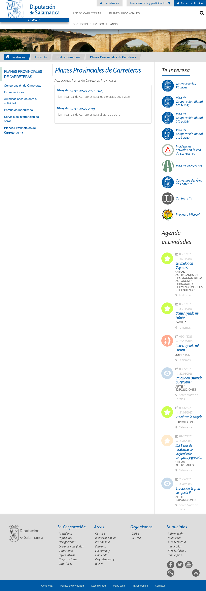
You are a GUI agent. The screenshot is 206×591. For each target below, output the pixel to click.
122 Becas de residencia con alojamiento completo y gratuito (188, 452)
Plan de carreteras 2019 (76, 109)
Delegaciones (67, 542)
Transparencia (140, 585)
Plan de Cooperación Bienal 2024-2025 (189, 117)
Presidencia (102, 542)
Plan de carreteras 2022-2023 (80, 91)
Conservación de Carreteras (22, 85)
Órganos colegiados (71, 546)
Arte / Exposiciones (185, 388)
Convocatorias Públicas (186, 85)
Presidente (65, 533)
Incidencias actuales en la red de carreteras (188, 150)
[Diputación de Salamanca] (34, 9)
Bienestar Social (105, 538)
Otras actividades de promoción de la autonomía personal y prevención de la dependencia (189, 280)
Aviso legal (47, 585)
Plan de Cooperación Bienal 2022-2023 (189, 101)
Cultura (100, 533)
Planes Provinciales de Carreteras (113, 57)
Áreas (99, 527)
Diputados (65, 538)
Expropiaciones (14, 92)
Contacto (160, 585)
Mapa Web (119, 585)
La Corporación (72, 527)
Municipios (177, 527)
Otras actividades (184, 463)
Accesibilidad (98, 585)
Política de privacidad (72, 585)
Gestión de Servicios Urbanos (95, 24)
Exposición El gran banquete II (187, 491)
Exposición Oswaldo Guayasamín (188, 380)
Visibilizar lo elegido (188, 417)
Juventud (182, 354)
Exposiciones (185, 422)
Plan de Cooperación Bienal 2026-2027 (189, 134)
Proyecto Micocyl (188, 214)
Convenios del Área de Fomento (189, 182)
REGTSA (136, 538)
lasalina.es (18, 57)
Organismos (141, 527)
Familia (180, 322)
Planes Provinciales (124, 13)
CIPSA (135, 533)
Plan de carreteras (189, 166)
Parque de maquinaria (18, 110)
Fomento (41, 57)
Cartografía (184, 198)
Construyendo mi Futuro (187, 316)
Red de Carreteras (87, 13)
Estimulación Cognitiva (184, 266)
